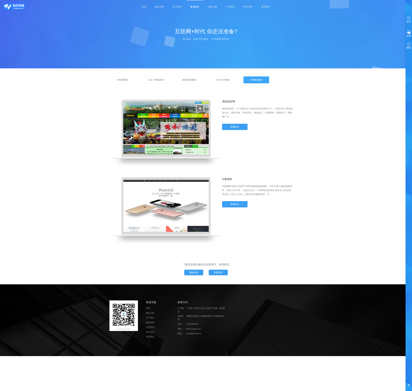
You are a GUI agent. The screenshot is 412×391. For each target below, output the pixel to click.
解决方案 (159, 6)
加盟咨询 (218, 272)
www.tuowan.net (193, 329)
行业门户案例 (222, 80)
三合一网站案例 (156, 80)
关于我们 (177, 6)
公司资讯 (230, 6)
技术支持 (248, 6)
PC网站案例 (256, 80)
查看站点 (234, 127)
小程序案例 (122, 80)
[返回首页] (14, 6)
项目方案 (212, 6)
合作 (409, 21)
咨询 (409, 35)
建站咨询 (193, 272)
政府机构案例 (189, 80)
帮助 (409, 48)
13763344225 (192, 324)
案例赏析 (194, 6)
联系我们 (265, 6)
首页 (144, 6)
